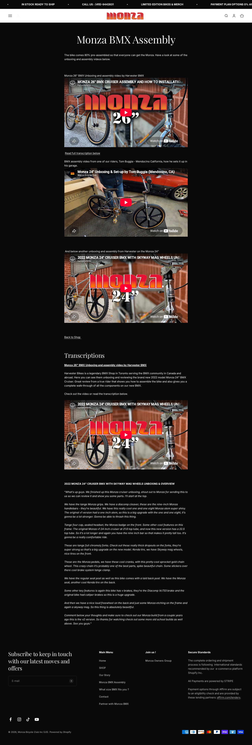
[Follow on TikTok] (28, 719)
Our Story (104, 675)
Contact (104, 696)
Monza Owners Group (158, 660)
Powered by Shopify (60, 732)
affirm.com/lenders (228, 697)
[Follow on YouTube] (36, 719)
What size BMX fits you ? (114, 689)
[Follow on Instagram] (19, 719)
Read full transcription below (82, 153)
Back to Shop (72, 337)
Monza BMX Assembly (112, 682)
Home (102, 660)
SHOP (102, 667)
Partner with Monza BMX (114, 703)
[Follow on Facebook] (10, 719)
